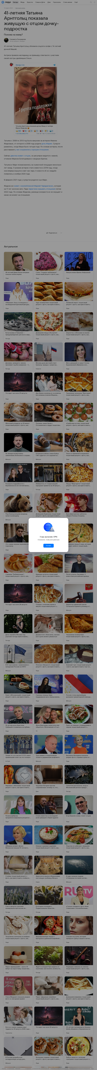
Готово (48, 546)
